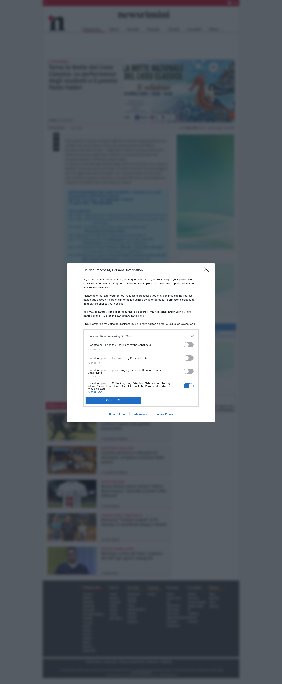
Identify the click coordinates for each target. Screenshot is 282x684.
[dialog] (141, 342)
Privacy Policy (164, 413)
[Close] (207, 270)
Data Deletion (118, 413)
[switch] (189, 344)
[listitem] (141, 336)
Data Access (141, 413)
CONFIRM (113, 400)
